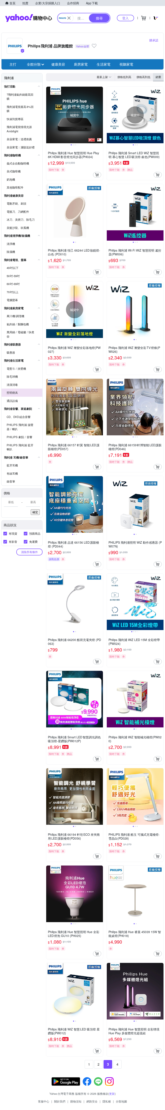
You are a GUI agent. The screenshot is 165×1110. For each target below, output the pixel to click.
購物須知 (75, 1101)
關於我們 (59, 1101)
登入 (125, 18)
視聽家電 (126, 64)
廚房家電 (81, 64)
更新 (112, 1094)
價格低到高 (124, 77)
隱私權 (106, 1101)
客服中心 (43, 1101)
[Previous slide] (49, 115)
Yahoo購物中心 (28, 18)
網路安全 (92, 1101)
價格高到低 (143, 77)
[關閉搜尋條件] (69, 18)
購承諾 (153, 40)
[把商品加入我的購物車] (97, 175)
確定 (35, 512)
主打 (12, 64)
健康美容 (58, 64)
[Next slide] (100, 115)
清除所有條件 (29, 552)
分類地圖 (121, 1101)
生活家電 (103, 64)
